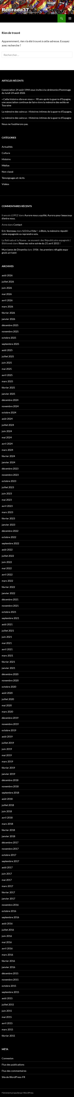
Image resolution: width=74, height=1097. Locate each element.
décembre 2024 (10, 399)
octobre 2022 (9, 537)
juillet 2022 (8, 555)
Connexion (7, 1058)
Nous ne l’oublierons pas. (15, 124)
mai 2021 (7, 643)
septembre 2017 (10, 861)
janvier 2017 (8, 898)
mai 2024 (7, 437)
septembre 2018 (10, 792)
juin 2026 (7, 287)
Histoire (6, 159)
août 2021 (7, 624)
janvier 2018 (8, 836)
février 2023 (8, 518)
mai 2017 (7, 879)
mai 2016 (7, 942)
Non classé (7, 171)
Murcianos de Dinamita (14, 249)
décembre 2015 (10, 973)
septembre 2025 (10, 343)
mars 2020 (7, 711)
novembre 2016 (10, 904)
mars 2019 (7, 761)
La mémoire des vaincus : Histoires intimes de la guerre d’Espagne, (37, 111)
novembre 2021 (10, 605)
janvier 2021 (8, 667)
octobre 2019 (9, 730)
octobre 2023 (9, 481)
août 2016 (7, 923)
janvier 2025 (8, 393)
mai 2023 (7, 499)
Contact (17, 224)
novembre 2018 (10, 786)
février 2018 (8, 830)
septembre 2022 (10, 543)
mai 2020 (7, 705)
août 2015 (7, 998)
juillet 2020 (8, 699)
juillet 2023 (8, 487)
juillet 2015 (8, 1004)
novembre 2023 (10, 474)
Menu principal (70, 18)
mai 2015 (7, 1016)
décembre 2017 (10, 842)
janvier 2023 (8, 524)
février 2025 (8, 387)
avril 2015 (7, 1023)
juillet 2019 (8, 742)
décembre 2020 (10, 674)
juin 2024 (7, 431)
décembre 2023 (10, 468)
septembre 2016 (10, 917)
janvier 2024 (8, 462)
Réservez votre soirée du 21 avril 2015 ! (40, 243)
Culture (6, 152)
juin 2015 (7, 1010)
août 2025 (7, 350)
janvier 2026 (8, 318)
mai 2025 (7, 368)
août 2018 (7, 798)
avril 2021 (7, 649)
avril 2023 (7, 505)
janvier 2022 (8, 593)
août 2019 (7, 736)
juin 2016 (7, 935)
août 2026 (7, 275)
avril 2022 (7, 574)
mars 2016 (7, 954)
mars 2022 (7, 580)
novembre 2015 (10, 979)
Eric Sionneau (9, 230)
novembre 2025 (10, 331)
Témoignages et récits (13, 177)
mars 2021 (7, 655)
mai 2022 (7, 568)
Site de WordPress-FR (13, 1077)
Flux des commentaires (14, 1070)
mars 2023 (7, 512)
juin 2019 (7, 748)
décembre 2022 (10, 530)
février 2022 (8, 586)
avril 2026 (7, 300)
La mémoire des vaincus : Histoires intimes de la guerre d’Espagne (36, 117)
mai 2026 (7, 294)
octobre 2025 (9, 337)
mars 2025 (7, 381)
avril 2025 (7, 375)
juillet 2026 (8, 281)
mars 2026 (7, 306)
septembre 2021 (10, 618)
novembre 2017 (10, 848)
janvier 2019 (8, 773)
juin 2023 (7, 493)
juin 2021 (7, 636)
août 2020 (7, 692)
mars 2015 (7, 1029)
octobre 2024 (9, 412)
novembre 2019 (10, 724)
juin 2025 (7, 362)
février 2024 (8, 456)
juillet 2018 (8, 805)
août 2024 (7, 418)
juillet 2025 (8, 356)
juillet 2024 (8, 424)
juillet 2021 (8, 630)
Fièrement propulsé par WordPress (17, 1092)
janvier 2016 (8, 967)
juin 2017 (7, 873)
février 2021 (8, 661)
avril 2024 (7, 443)
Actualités (7, 146)
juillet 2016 (8, 929)
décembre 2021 (10, 599)
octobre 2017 (9, 854)
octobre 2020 (9, 686)
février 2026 (8, 312)
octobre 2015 (9, 985)
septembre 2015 (10, 992)
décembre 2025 (10, 325)
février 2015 (8, 1035)
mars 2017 (7, 886)
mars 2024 (7, 449)
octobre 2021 (9, 611)
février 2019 (8, 767)
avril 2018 (7, 817)
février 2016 (8, 960)
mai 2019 (7, 755)
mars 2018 (7, 823)
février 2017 (8, 892)
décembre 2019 (10, 717)
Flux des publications (13, 1064)
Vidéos (5, 184)
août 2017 (7, 867)
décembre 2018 (10, 780)
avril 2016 (7, 948)
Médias (5, 165)
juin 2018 (7, 811)
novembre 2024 (10, 406)
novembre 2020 (10, 680)
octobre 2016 (9, 911)
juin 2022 (7, 562)
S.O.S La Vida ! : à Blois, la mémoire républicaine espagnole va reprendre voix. (35, 232)
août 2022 (7, 549)
